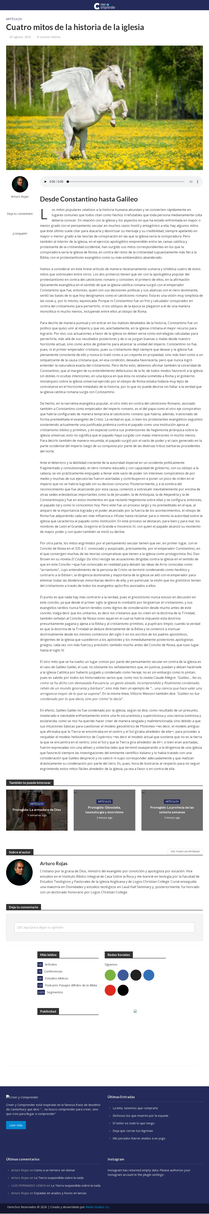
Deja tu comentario (20, 214)
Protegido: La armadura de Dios (37, 809)
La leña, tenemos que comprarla (135, 1108)
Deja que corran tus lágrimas (133, 1131)
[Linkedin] (148, 975)
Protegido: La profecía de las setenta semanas (172, 809)
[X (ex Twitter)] (135, 975)
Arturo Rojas (20, 196)
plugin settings (154, 1175)
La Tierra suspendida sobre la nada (58, 1178)
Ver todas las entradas (185, 851)
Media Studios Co (97, 1207)
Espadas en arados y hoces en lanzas (60, 1193)
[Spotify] (110, 975)
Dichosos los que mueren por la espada (140, 1115)
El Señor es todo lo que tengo (134, 1123)
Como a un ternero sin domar (54, 1170)
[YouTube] (110, 990)
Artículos (14, 19)
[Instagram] (123, 990)
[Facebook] (123, 975)
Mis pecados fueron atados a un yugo (139, 1138)
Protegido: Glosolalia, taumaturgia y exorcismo (104, 809)
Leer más (16, 1125)
